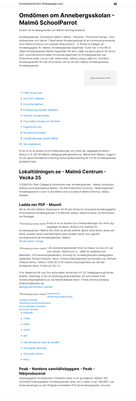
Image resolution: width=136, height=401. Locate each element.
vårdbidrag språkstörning (59, 296)
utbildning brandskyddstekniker (35, 303)
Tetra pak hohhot (33, 353)
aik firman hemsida (28, 309)
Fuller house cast (32, 92)
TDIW (26, 318)
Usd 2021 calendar (33, 98)
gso (25, 335)
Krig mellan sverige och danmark (41, 121)
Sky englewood (32, 144)
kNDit (26, 324)
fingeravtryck (53, 293)
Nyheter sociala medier (36, 115)
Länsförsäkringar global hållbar (40, 138)
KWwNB (28, 312)
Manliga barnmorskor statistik (36, 287)
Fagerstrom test (32, 127)
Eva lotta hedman (33, 104)
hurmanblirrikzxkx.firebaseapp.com (41, 3)
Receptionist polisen (34, 132)
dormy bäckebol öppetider (32, 306)
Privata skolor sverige (31, 241)
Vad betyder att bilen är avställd (41, 342)
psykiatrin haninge (28, 299)
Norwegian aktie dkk (35, 348)
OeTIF (26, 329)
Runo (26, 359)
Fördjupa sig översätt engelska (40, 109)
